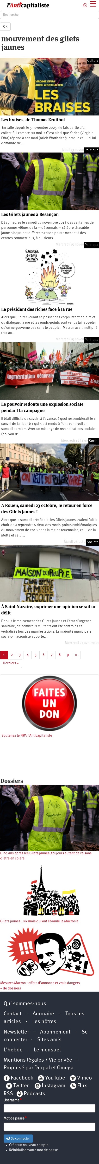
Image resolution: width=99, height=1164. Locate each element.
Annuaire (43, 1014)
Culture (93, 61)
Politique (92, 150)
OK (5, 26)
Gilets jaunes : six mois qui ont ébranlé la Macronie (39, 921)
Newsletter (16, 1032)
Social (94, 441)
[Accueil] (25, 5)
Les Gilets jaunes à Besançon (30, 214)
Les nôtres (44, 1022)
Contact (12, 1014)
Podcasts (34, 1094)
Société (93, 542)
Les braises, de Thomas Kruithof (33, 120)
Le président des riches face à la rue (37, 309)
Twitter (21, 1086)
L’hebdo (13, 1050)
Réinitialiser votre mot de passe (33, 1150)
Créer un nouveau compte (29, 1145)
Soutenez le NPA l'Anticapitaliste (26, 736)
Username (11, 1100)
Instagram (53, 1086)
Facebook (21, 1078)
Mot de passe (14, 1118)
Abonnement (55, 1032)
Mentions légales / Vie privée (38, 1060)
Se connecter (20, 1138)
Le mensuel (47, 1050)
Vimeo (84, 1078)
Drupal (42, 1068)
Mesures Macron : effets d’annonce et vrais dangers (40, 983)
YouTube (54, 1078)
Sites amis (49, 1040)
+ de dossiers (10, 988)
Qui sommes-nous (25, 1004)
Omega (65, 1068)
